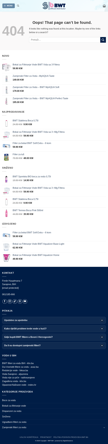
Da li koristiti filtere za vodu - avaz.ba (20, 367)
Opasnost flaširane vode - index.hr (19, 385)
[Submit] (103, 40)
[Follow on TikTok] (15, 301)
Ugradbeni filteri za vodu (14, 422)
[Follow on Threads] (20, 301)
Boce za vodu (9, 400)
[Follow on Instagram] (9, 301)
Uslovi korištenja (29, 437)
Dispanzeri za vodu (11, 411)
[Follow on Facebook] (4, 301)
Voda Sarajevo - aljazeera (15, 374)
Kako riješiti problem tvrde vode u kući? (25, 328)
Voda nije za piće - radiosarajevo (18, 377)
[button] (8, 6)
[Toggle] (104, 427)
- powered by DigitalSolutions (63, 440)
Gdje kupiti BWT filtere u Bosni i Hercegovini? (28, 337)
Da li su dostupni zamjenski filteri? (22, 345)
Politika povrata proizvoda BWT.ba (70, 437)
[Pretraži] (18, 5)
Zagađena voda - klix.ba (14, 381)
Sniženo (6, 416)
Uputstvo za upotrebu (15, 320)
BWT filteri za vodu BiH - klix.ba (18, 363)
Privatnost (45, 437)
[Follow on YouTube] (25, 301)
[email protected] (10, 288)
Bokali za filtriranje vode (14, 406)
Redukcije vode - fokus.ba (15, 370)
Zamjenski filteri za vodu (14, 427)
